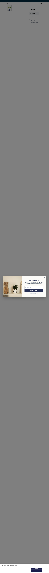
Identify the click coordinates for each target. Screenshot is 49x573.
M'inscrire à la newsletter (34, 290)
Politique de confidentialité (17, 568)
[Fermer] (47, 568)
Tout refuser (36, 568)
